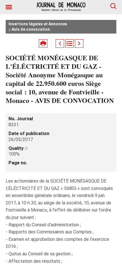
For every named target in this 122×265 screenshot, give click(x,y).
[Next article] (79, 43)
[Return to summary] (69, 43)
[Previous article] (60, 43)
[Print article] (43, 43)
